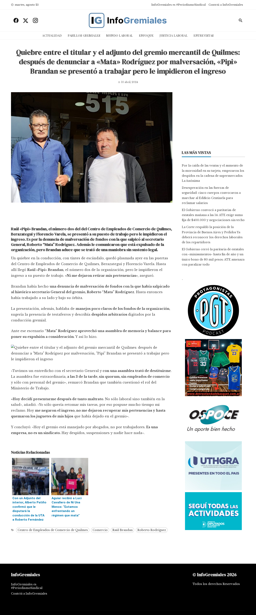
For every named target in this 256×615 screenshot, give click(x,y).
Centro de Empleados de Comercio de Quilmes (53, 530)
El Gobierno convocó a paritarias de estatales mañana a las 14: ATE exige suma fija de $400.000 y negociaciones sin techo (213, 215)
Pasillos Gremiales (84, 35)
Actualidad (52, 35)
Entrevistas (204, 35)
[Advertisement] (91, 216)
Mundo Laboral (119, 35)
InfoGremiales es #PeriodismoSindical (178, 4)
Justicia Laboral (174, 35)
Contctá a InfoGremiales (226, 4)
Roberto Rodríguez (151, 530)
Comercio (100, 530)
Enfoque (146, 35)
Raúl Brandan (122, 530)
